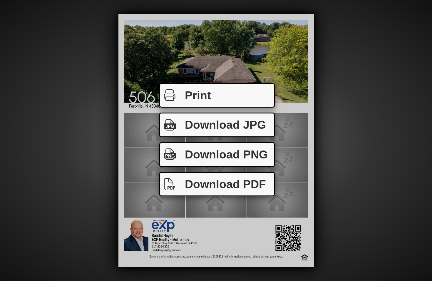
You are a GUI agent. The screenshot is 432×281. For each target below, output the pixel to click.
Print (198, 95)
